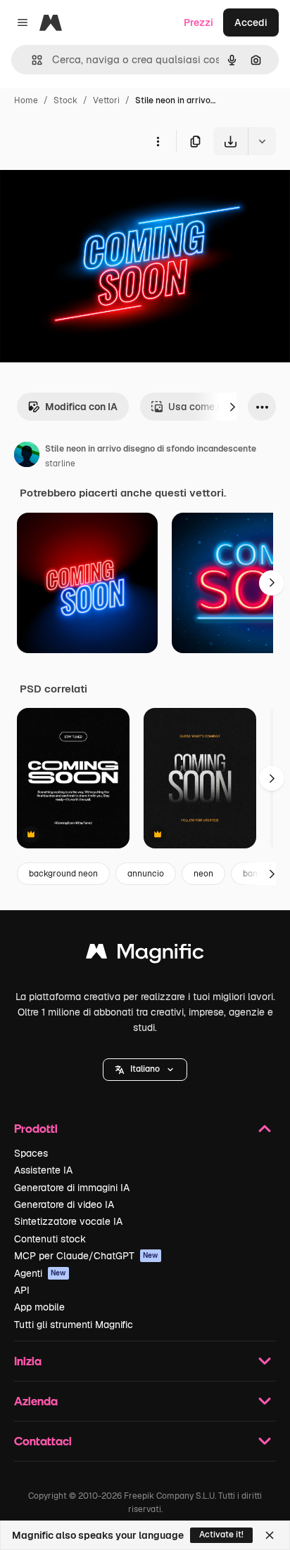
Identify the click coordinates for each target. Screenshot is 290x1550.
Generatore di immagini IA (72, 1187)
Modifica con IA (81, 406)
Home (26, 100)
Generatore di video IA (64, 1204)
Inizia (28, 1360)
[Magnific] (145, 955)
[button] (145, 1069)
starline (60, 463)
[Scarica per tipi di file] (262, 141)
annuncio (145, 873)
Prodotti (36, 1128)
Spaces (31, 1153)
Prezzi (198, 22)
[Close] (269, 1535)
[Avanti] (232, 407)
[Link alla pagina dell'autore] (26, 456)
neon (203, 873)
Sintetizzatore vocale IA (68, 1221)
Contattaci (43, 1440)
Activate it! (221, 1534)
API (22, 1290)
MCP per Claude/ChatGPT (86, 1255)
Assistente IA (43, 1170)
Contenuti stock (50, 1239)
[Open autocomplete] (31, 60)
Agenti (40, 1273)
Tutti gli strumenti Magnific (73, 1324)
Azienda (36, 1400)
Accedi (250, 22)
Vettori (106, 100)
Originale (92, 188)
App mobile (39, 1307)
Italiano (145, 1069)
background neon (63, 873)
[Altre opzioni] (158, 141)
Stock (65, 100)
